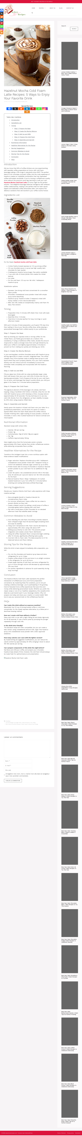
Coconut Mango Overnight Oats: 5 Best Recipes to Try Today (21, 722)
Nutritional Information (19, 142)
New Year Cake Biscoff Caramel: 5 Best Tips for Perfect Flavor (68, 760)
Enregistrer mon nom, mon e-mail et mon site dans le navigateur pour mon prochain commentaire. (27, 775)
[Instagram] (45, 108)
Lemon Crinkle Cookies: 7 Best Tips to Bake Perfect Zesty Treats (69, 73)
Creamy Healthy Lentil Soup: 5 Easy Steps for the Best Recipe (69, 507)
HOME (33, 8)
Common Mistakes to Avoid (20, 151)
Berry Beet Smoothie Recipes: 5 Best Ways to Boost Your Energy (22, 724)
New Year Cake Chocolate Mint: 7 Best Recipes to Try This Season (69, 904)
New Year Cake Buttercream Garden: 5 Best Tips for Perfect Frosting (69, 1013)
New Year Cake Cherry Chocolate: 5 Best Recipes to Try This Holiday (69, 724)
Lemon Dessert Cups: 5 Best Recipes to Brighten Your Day (68, 254)
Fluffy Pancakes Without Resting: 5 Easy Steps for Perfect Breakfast (68, 435)
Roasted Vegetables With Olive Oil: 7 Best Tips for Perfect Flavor (69, 399)
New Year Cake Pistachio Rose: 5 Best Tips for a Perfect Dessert (68, 1121)
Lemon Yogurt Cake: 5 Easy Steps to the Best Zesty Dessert (69, 146)
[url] (69, 56)
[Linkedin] (27, 108)
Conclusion (14, 157)
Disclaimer (77, 1133)
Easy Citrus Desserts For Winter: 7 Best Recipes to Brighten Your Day (69, 290)
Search (63, 26)
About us (52, 8)
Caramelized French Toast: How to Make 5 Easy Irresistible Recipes (69, 362)
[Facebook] (9, 108)
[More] (27, 111)
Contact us (70, 8)
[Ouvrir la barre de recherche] (32, 12)
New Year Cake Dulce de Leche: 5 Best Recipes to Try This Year (68, 868)
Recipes (41, 8)
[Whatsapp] (39, 108)
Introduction (15, 120)
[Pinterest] (33, 108)
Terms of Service (61, 1133)
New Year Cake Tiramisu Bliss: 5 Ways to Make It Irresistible (68, 832)
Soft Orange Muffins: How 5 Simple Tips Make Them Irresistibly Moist (69, 218)
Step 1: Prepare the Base (22, 128)
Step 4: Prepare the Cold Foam (24, 137)
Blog (60, 8)
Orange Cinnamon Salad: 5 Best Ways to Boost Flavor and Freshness (69, 109)
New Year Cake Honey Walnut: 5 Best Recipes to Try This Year (69, 796)
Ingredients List (16, 123)
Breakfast (8, 721)
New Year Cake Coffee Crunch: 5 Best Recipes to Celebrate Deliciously (69, 1049)
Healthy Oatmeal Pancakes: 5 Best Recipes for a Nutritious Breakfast (69, 543)
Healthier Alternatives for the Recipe (23, 145)
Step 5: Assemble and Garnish (24, 140)
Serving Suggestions (18, 148)
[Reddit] (21, 108)
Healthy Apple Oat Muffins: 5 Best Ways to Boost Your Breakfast (69, 326)
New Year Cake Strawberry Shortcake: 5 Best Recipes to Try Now (69, 977)
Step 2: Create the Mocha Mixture (25, 131)
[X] (15, 108)
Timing (13, 125)
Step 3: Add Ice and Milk (22, 134)
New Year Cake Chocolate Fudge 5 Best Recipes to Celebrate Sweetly (69, 941)
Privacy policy (70, 1133)
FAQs (12, 159)
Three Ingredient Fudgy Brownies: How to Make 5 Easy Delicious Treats (68, 579)
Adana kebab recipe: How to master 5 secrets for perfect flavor (69, 182)
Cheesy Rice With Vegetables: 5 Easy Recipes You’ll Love (69, 688)
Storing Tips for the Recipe (20, 154)
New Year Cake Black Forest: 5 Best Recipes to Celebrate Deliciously (68, 1085)
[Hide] (0, 35)
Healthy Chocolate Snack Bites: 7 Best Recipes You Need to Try (68, 471)
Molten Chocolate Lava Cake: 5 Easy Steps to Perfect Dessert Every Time (69, 615)
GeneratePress (29, 1133)
